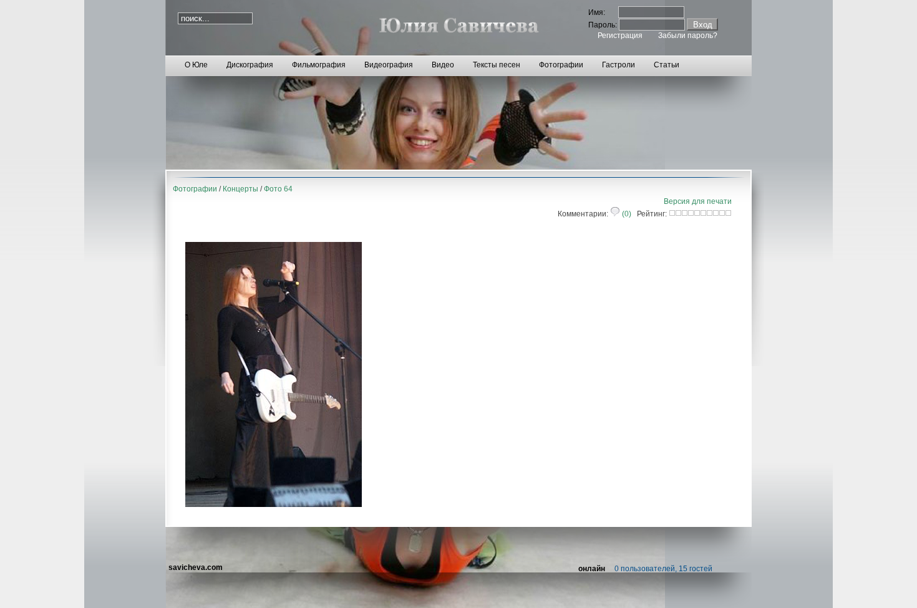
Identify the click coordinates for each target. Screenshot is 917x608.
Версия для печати (698, 201)
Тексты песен (496, 64)
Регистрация (620, 35)
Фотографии (561, 64)
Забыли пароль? (687, 35)
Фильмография (319, 64)
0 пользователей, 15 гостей (663, 568)
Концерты (240, 189)
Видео (443, 64)
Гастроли (618, 64)
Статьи (666, 64)
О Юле (196, 64)
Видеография (388, 64)
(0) (625, 214)
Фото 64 (278, 189)
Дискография (249, 64)
